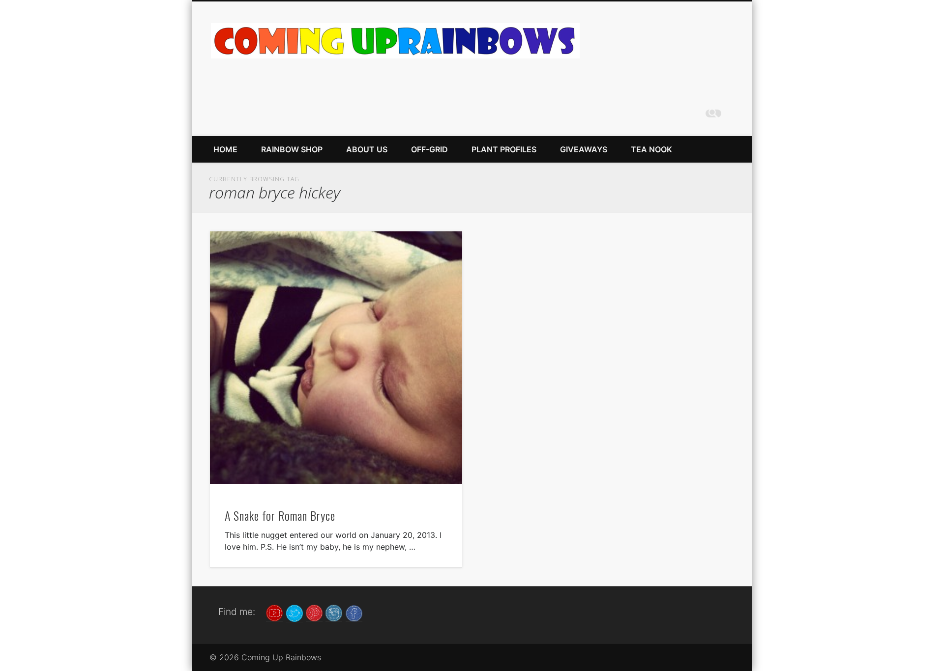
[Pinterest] (314, 612)
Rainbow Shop (292, 149)
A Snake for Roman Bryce (280, 515)
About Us (366, 149)
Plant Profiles (504, 149)
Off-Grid (429, 149)
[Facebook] (354, 612)
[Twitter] (294, 612)
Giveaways (583, 149)
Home (225, 149)
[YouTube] (274, 612)
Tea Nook (651, 149)
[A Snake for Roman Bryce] (336, 357)
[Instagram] (333, 612)
